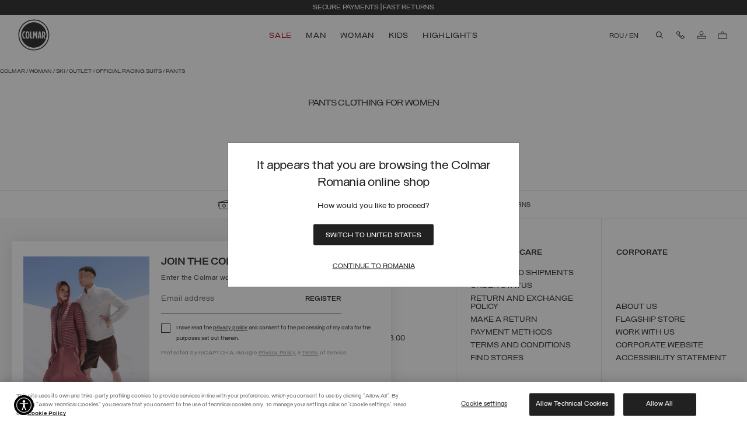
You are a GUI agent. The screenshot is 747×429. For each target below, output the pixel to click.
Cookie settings (484, 403)
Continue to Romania (374, 265)
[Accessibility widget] (24, 405)
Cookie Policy (46, 413)
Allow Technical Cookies (572, 403)
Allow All (659, 403)
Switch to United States (373, 234)
